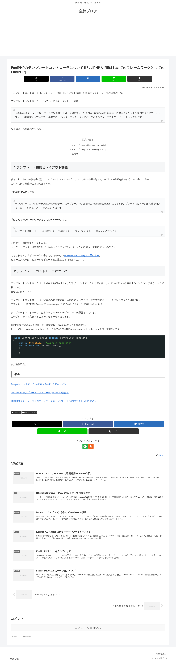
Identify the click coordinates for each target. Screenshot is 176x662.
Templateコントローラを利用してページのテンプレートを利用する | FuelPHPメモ (54, 401)
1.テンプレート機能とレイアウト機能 (89, 145)
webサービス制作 (30, 412)
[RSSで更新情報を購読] (91, 446)
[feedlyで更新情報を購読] (85, 446)
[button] (139, 79)
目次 (84, 139)
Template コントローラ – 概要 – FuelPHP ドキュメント (40, 384)
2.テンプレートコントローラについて (89, 149)
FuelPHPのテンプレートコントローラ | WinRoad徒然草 (40, 392)
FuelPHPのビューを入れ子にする (81, 255)
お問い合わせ (161, 654)
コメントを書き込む (88, 627)
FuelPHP (17, 412)
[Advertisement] (88, 38)
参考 (76, 154)
